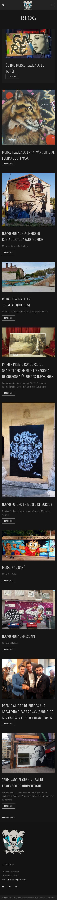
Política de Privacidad (47, 897)
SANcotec (25, 897)
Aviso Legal (34, 897)
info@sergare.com (17, 879)
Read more (12, 77)
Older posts (9, 817)
